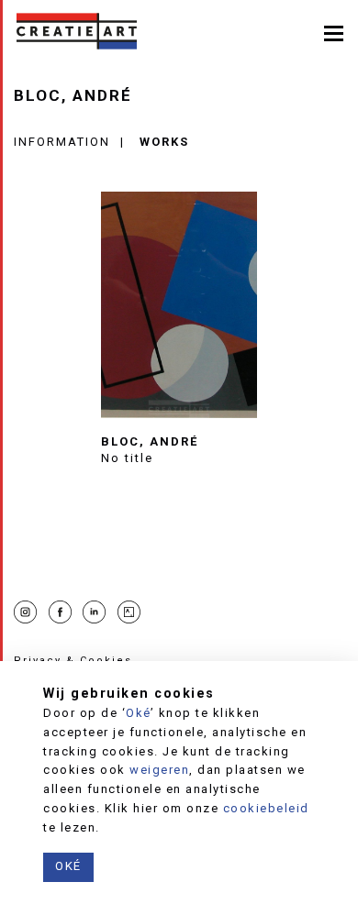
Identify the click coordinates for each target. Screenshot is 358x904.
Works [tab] (164, 142)
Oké (138, 713)
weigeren (159, 770)
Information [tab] (62, 142)
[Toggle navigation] (333, 31)
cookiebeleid (266, 808)
